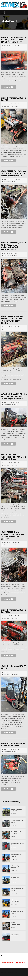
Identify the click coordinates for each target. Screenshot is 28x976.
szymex (6, 45)
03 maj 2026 (14, 179)
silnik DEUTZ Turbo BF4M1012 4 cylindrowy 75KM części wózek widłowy (12, 535)
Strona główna (12, 24)
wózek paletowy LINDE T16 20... (17, 844)
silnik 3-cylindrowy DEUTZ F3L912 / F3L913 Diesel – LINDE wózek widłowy (13, 39)
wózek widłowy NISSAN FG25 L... (17, 889)
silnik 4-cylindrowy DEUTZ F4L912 (13, 99)
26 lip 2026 (13, 104)
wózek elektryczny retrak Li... (16, 866)
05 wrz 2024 (14, 615)
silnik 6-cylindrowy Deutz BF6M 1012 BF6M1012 (13, 744)
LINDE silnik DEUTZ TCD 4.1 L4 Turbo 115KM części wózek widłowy (13, 456)
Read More (7, 87)
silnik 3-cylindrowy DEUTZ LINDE (13, 667)
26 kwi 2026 (14, 326)
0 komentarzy (7, 48)
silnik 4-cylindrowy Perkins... (16, 923)
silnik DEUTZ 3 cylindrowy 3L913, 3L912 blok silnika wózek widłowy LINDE (13, 173)
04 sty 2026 (14, 542)
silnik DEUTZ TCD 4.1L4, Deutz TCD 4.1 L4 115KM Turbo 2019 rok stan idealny (12, 319)
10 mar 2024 (14, 672)
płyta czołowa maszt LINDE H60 (16, 810)
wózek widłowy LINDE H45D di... (17, 912)
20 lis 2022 (13, 749)
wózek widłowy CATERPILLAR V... (15, 878)
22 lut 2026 (14, 462)
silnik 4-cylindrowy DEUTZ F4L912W (13, 611)
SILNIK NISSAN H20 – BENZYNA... (16, 832)
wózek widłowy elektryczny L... (15, 934)
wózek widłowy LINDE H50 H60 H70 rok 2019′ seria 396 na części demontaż (14, 396)
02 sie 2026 (14, 45)
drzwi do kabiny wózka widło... (17, 821)
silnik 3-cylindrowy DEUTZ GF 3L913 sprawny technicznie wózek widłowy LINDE (13, 246)
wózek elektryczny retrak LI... (16, 855)
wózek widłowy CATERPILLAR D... (16, 900)
